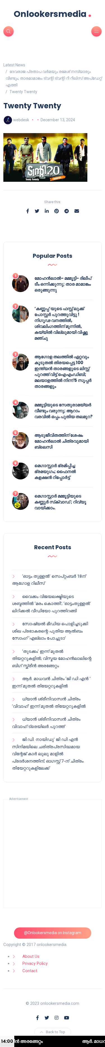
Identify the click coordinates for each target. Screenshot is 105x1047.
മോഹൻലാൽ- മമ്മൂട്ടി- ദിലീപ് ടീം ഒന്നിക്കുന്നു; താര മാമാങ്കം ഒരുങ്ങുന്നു (62, 284)
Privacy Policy (35, 963)
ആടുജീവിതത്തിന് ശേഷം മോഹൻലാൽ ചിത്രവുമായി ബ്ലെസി (61, 441)
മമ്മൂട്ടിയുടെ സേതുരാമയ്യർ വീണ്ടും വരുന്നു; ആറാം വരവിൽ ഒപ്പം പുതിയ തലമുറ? (63, 411)
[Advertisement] (52, 853)
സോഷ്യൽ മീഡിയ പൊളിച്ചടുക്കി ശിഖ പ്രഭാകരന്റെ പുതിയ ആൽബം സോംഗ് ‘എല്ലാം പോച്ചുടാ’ (50, 631)
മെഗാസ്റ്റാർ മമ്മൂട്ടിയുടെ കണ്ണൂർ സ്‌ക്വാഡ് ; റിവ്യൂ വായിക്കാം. (60, 502)
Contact (29, 970)
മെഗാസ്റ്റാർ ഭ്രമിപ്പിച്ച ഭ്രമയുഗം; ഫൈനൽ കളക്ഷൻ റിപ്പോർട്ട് (55, 471)
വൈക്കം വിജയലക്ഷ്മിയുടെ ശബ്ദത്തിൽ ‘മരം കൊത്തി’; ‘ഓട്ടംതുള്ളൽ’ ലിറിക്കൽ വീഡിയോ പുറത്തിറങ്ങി (51, 603)
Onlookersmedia (53, 14)
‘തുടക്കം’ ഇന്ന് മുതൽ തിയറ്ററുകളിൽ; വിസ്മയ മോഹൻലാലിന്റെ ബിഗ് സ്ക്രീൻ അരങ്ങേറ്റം (52, 658)
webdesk (21, 120)
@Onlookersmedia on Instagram (52, 933)
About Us (30, 956)
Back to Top (55, 1032)
